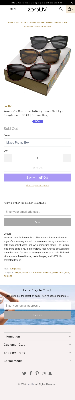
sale (67, 272)
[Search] (62, 9)
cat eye (17, 272)
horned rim (36, 272)
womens (8, 276)
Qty (5, 151)
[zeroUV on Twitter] (24, 373)
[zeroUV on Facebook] (30, 373)
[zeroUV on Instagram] (44, 373)
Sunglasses (15, 268)
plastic (55, 272)
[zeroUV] (37, 9)
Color (7, 135)
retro (62, 272)
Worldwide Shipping (26, 3)
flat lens (26, 272)
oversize (47, 272)
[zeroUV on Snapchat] (50, 373)
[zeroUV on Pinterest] (37, 373)
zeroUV (7, 106)
